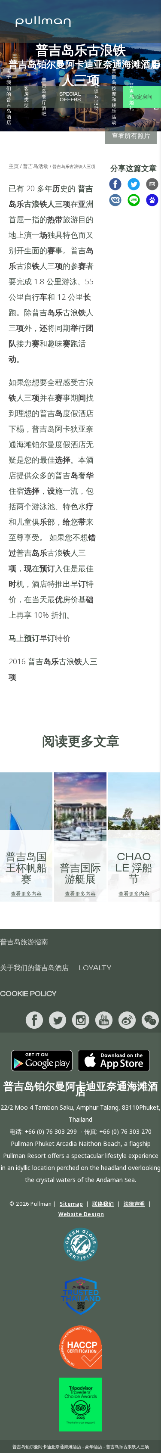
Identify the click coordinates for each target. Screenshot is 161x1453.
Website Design (81, 1214)
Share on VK (115, 200)
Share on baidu (152, 200)
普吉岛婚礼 (131, 97)
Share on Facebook (115, 184)
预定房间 (142, 97)
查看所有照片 (131, 135)
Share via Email (152, 184)
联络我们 (103, 1203)
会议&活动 (96, 97)
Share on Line (133, 200)
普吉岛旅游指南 (24, 942)
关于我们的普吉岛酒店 (8, 97)
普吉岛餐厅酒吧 (44, 97)
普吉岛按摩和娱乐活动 (114, 97)
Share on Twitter (133, 184)
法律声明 (134, 1203)
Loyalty (95, 968)
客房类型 (26, 97)
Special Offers (70, 97)
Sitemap (71, 1203)
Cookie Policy (28, 993)
